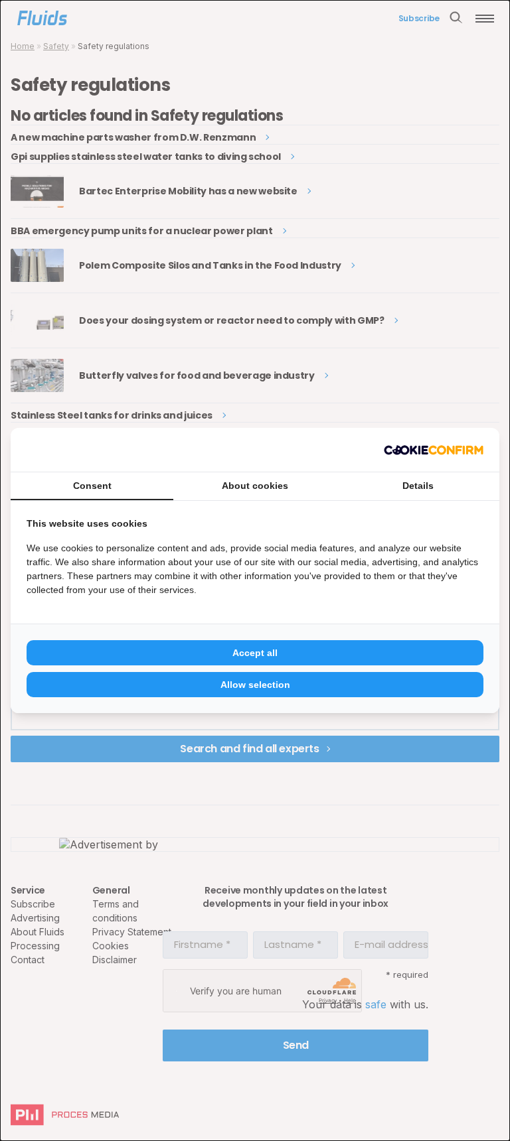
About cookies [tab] (255, 485)
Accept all (255, 652)
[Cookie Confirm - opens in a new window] (433, 450)
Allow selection (255, 684)
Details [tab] (418, 485)
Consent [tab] (92, 485)
